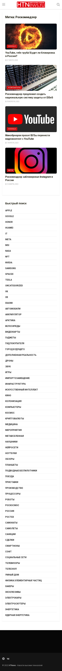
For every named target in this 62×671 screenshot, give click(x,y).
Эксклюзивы (13, 592)
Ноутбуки (11, 453)
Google (12, 46)
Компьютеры (14, 87)
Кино (8, 395)
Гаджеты (10, 337)
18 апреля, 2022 (13, 101)
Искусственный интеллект (21, 389)
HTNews (12, 665)
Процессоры (12, 494)
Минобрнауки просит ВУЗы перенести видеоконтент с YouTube (27, 136)
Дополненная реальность (20, 355)
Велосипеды (12, 326)
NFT (7, 256)
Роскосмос (12, 505)
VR (6, 297)
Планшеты (11, 465)
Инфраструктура (15, 384)
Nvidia (8, 262)
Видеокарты (12, 332)
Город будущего (15, 349)
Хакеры (9, 586)
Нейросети (11, 447)
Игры (8, 372)
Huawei (9, 228)
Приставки (11, 482)
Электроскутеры (15, 603)
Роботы (9, 499)
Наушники (11, 442)
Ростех (9, 517)
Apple (8, 210)
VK (6, 291)
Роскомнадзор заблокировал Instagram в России (29, 178)
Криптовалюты (14, 418)
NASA (8, 251)
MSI (7, 245)
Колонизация (13, 401)
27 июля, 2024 (12, 60)
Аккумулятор (13, 314)
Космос (10, 413)
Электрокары (13, 598)
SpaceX (9, 274)
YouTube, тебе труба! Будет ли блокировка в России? (30, 54)
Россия (9, 511)
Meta (10, 170)
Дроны (9, 361)
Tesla (8, 280)
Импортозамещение (17, 378)
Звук (8, 366)
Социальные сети (15, 557)
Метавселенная (14, 436)
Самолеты (11, 528)
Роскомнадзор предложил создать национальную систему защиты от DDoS (29, 95)
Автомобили (12, 309)
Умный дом (12, 575)
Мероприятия (13, 430)
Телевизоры (12, 563)
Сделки (9, 540)
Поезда (9, 476)
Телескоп (11, 569)
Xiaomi (9, 303)
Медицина (11, 424)
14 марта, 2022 (12, 184)
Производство (14, 488)
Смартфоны (12, 546)
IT (6, 233)
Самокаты (11, 522)
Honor (9, 222)
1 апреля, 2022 (13, 143)
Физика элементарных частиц (23, 580)
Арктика (10, 320)
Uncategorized (14, 285)
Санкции (10, 534)
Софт (8, 551)
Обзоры (9, 459)
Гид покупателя (14, 343)
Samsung (10, 268)
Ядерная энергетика (17, 615)
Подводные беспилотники (21, 470)
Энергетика (12, 609)
